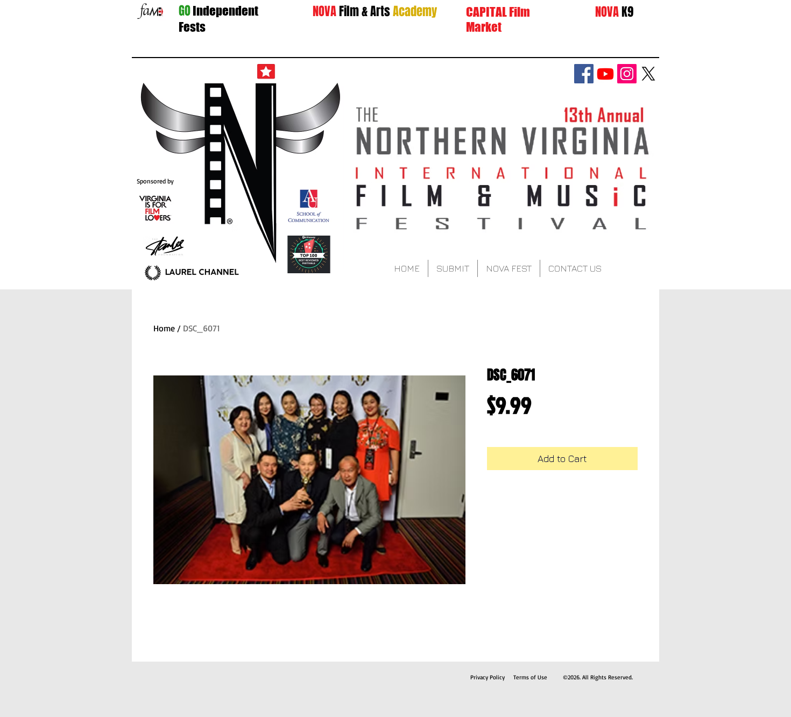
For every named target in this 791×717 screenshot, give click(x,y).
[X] (648, 73)
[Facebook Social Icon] (584, 73)
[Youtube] (605, 73)
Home (164, 328)
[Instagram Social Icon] (627, 73)
